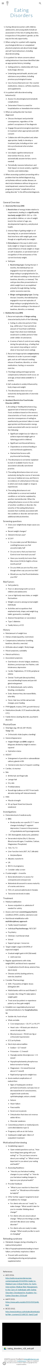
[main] (21, 12)
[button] (3, 3)
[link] (21, 1337)
